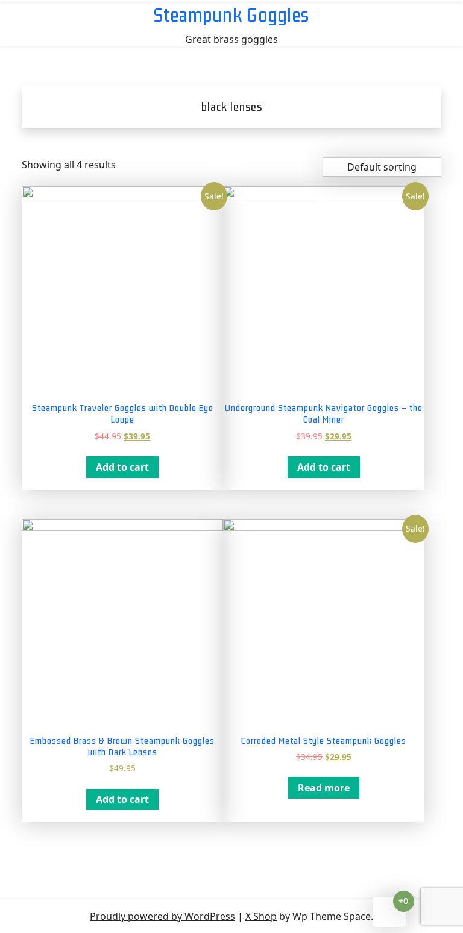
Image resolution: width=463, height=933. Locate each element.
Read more (324, 787)
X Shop (261, 916)
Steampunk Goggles (231, 15)
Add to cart (122, 467)
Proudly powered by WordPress (162, 916)
